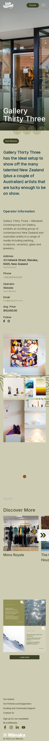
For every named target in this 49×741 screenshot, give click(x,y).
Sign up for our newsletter (16, 718)
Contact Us (8, 713)
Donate (32, 5)
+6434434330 (12, 277)
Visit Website (11, 141)
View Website (9, 291)
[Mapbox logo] (6, 498)
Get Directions (9, 267)
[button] (43, 535)
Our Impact (8, 699)
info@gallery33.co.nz (13, 300)
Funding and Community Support (19, 708)
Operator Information (19, 211)
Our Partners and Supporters (17, 703)
